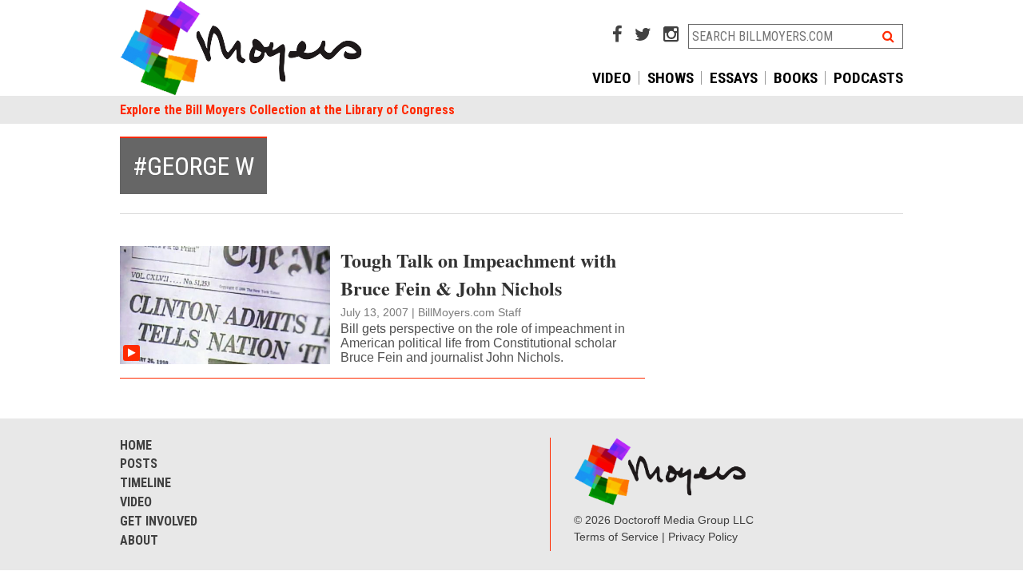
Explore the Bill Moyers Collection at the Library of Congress (287, 109)
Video (611, 78)
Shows (670, 78)
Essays (734, 78)
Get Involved (158, 521)
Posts (138, 463)
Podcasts (868, 78)
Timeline (145, 482)
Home (136, 445)
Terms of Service (616, 536)
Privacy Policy (703, 536)
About (139, 540)
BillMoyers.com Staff (469, 312)
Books (796, 78)
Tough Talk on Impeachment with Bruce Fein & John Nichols (478, 274)
